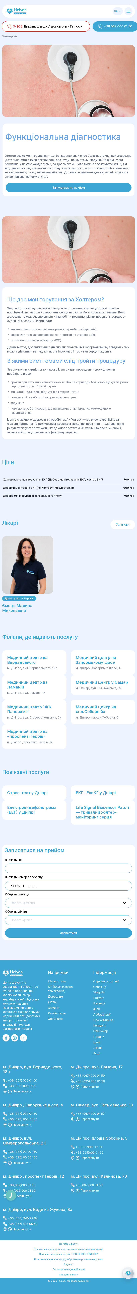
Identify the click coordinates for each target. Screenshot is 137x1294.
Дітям (52, 1002)
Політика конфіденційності (68, 1269)
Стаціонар (100, 1031)
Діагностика (57, 981)
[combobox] (68, 903)
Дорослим (55, 996)
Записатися (68, 933)
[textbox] (23, 903)
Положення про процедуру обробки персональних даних (68, 1259)
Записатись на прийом (68, 187)
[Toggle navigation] (128, 11)
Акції (96, 1053)
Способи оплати (68, 1274)
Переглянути (22, 1091)
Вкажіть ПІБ (14, 860)
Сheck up (99, 987)
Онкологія (55, 1018)
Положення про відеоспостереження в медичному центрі (68, 1249)
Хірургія (53, 1007)
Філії (96, 1009)
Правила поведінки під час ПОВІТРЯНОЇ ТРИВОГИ (68, 1254)
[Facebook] (6, 1037)
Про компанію (103, 1020)
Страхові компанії (106, 981)
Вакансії (99, 1003)
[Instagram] (14, 1037)
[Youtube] (23, 1037)
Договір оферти (68, 1243)
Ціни (96, 1042)
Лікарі (97, 1047)
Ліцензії (68, 1264)
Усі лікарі (122, 524)
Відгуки (98, 998)
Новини (98, 1036)
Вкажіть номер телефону (24, 877)
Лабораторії (101, 1014)
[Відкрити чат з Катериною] (128, 1273)
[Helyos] (16, 11)
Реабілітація (57, 1013)
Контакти (99, 1025)
